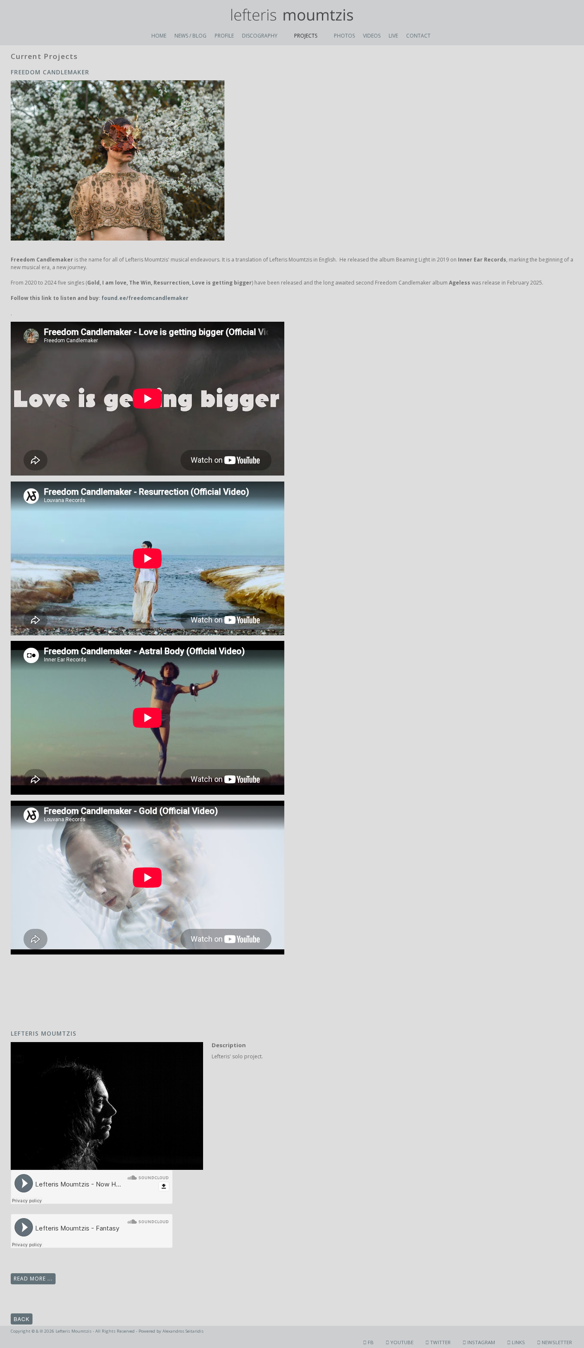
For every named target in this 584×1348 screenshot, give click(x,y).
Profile (224, 35)
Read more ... (33, 1278)
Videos (371, 35)
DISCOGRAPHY (259, 35)
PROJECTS (305, 35)
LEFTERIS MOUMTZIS (44, 1033)
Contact (418, 35)
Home (158, 35)
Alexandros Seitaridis (183, 1331)
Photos (344, 35)
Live (393, 35)
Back (21, 1318)
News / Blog (190, 35)
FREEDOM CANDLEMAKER (50, 72)
